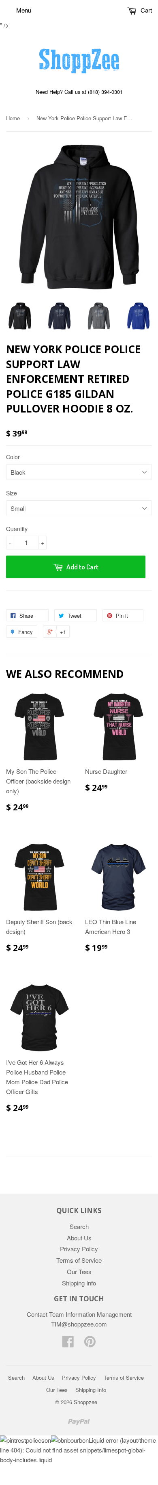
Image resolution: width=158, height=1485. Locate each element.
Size (11, 493)
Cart (145, 10)
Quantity (17, 529)
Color (13, 457)
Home (13, 118)
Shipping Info (79, 1283)
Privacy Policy (79, 1248)
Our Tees (79, 1271)
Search (79, 1226)
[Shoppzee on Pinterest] (90, 1344)
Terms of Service (79, 1260)
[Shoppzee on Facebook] (68, 1344)
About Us (79, 1237)
